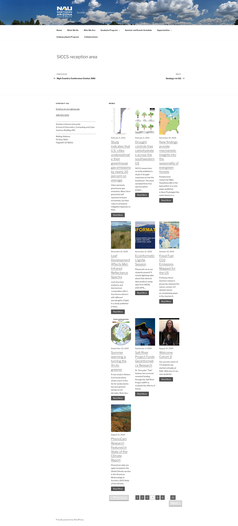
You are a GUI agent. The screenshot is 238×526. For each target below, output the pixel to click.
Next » (175, 503)
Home (59, 30)
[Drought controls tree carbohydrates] (145, 134)
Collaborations (91, 37)
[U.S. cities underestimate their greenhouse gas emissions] (121, 134)
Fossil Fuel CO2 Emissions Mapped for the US (167, 264)
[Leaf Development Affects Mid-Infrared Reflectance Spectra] (121, 248)
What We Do (73, 30)
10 (173, 497)
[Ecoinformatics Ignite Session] (145, 248)
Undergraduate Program (67, 37)
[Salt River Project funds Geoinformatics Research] (145, 345)
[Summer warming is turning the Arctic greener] (121, 345)
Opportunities (163, 30)
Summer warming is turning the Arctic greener (118, 361)
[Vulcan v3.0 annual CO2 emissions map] (169, 248)
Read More (118, 215)
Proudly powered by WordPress (70, 519)
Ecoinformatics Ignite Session (145, 260)
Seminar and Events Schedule (138, 30)
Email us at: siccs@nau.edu (68, 109)
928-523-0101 (62, 115)
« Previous (119, 498)
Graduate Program (109, 30)
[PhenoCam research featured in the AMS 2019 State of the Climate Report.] (121, 431)
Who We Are (89, 30)
